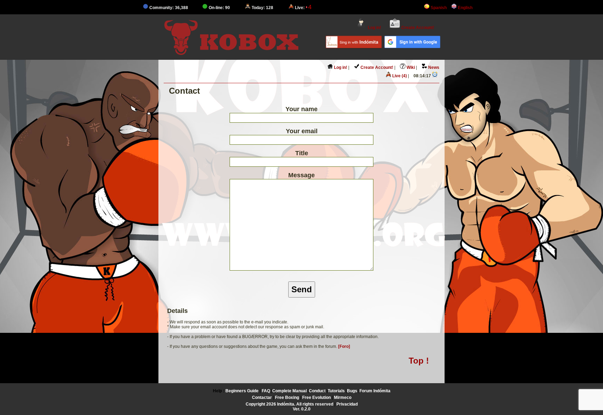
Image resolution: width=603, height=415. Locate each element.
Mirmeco (342, 397)
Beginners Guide (242, 390)
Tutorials (336, 390)
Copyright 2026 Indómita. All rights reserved (289, 404)
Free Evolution (316, 397)
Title (301, 153)
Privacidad (347, 404)
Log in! (374, 27)
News (433, 67)
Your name (301, 109)
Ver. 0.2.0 (302, 409)
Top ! (419, 360)
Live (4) (399, 75)
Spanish (438, 7)
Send (301, 289)
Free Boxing (287, 397)
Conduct (317, 390)
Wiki (410, 67)
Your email (302, 131)
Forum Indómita (374, 390)
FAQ (266, 390)
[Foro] (344, 346)
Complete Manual (289, 390)
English (464, 7)
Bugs (352, 390)
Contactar (262, 397)
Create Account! (417, 27)
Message (301, 175)
